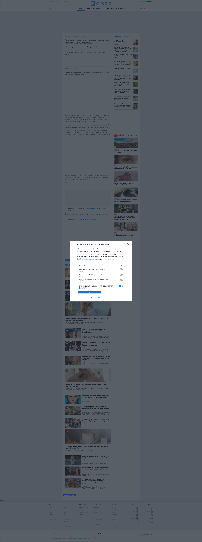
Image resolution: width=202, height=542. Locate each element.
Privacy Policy (110, 297)
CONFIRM (90, 292)
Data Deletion (92, 297)
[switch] (121, 269)
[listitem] (101, 266)
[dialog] (101, 271)
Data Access (101, 297)
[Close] (128, 244)
